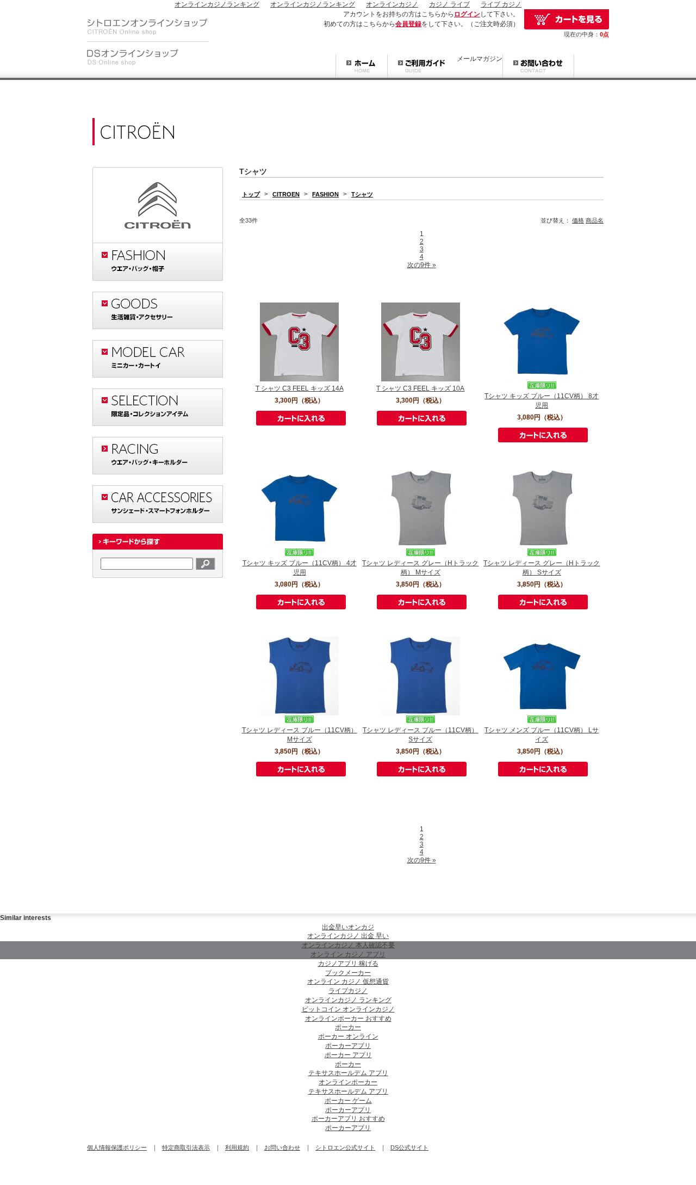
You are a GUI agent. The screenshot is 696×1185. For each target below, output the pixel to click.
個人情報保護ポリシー (117, 1147)
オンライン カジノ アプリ (348, 954)
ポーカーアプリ (348, 1046)
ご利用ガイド (422, 67)
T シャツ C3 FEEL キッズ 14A (300, 388)
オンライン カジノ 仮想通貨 (348, 981)
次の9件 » (421, 265)
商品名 (595, 220)
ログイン (467, 14)
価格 (578, 220)
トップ (251, 194)
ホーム (361, 67)
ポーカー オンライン (348, 1036)
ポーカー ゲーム (348, 1100)
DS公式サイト (409, 1147)
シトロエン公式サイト (345, 1147)
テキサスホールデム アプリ (348, 1073)
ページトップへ (587, 900)
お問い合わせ (538, 67)
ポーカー (348, 1027)
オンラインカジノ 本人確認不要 (348, 945)
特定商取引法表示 (186, 1147)
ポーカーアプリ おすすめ (348, 1118)
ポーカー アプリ (348, 1055)
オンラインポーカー (348, 1082)
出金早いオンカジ (348, 927)
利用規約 (237, 1147)
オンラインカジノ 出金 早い (348, 936)
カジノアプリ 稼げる (348, 963)
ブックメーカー (348, 973)
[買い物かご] (566, 19)
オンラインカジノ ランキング (348, 1000)
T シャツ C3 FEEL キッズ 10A (420, 388)
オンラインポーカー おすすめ (348, 1018)
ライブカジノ (348, 991)
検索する (205, 564)
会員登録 (408, 24)
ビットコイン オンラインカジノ (348, 1009)
